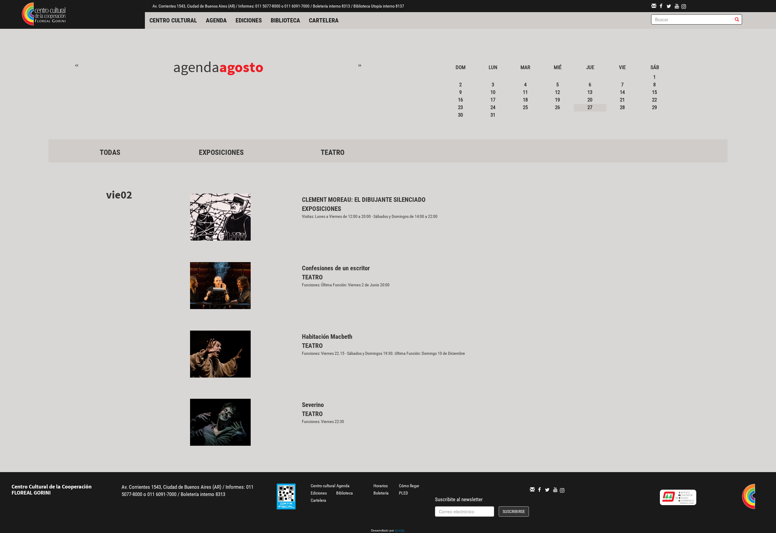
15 (654, 92)
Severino (313, 404)
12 (557, 92)
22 (654, 100)
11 (525, 92)
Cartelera (324, 20)
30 (460, 115)
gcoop (399, 530)
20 (589, 100)
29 (654, 107)
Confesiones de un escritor (336, 268)
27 (589, 107)
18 (525, 100)
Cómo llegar (409, 486)
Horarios (380, 486)
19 (557, 100)
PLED (403, 493)
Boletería (381, 493)
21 (622, 100)
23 (460, 107)
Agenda (216, 20)
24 (492, 107)
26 (557, 107)
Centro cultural (173, 20)
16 (460, 100)
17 (492, 100)
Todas (110, 152)
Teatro (332, 152)
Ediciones (249, 20)
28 (622, 107)
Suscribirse (514, 511)
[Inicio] (43, 13)
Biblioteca (285, 20)
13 (589, 92)
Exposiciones (221, 152)
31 (492, 115)
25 (525, 107)
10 (492, 92)
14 (622, 92)
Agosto (241, 67)
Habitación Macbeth (327, 336)
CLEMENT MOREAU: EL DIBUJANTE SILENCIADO (364, 199)
